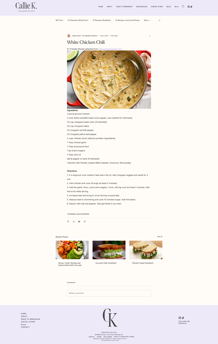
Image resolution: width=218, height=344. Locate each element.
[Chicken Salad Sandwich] (145, 250)
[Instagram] (188, 6)
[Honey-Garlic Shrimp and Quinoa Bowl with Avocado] (72, 250)
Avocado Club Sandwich (105, 263)
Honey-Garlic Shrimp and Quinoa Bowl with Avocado (70, 264)
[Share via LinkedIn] (79, 221)
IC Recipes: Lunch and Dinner (127, 20)
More (146, 20)
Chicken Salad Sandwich (143, 263)
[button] (183, 6)
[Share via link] (85, 221)
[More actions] (149, 35)
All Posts (59, 20)
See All (159, 236)
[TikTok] (191, 6)
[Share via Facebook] (68, 221)
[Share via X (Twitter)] (74, 221)
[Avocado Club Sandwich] (109, 250)
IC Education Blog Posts (78, 20)
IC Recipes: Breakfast (102, 20)
